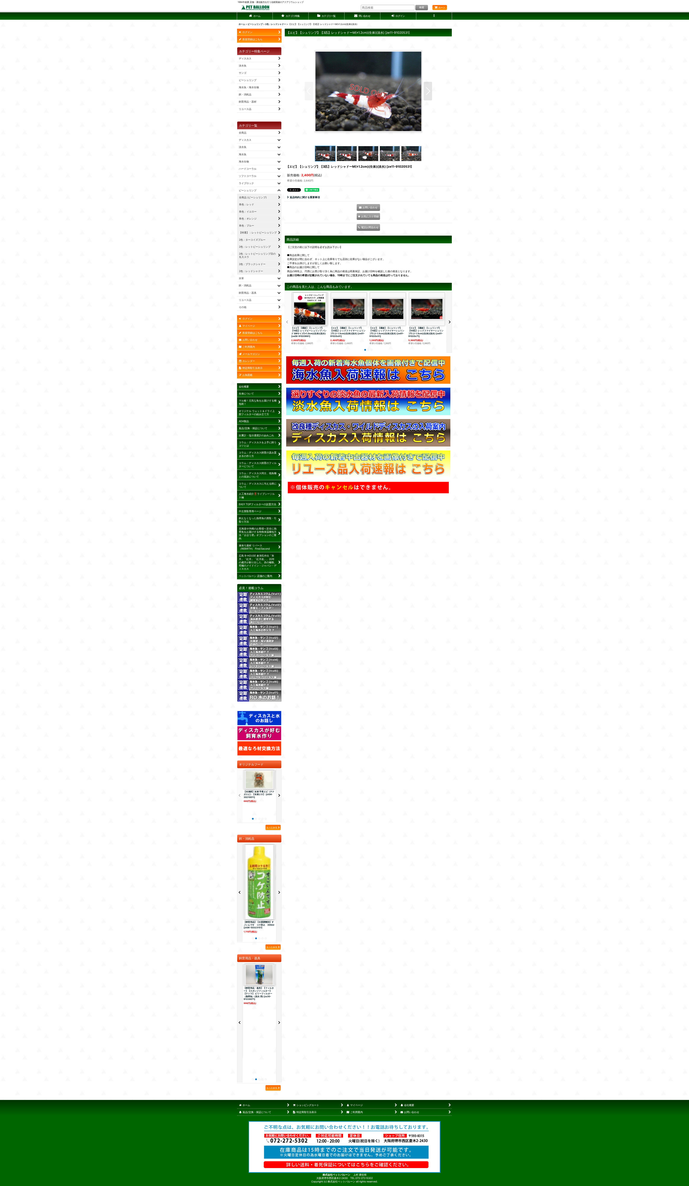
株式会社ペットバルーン (337, 1174)
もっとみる (271, 827)
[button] (291, 16)
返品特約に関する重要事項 (305, 197)
